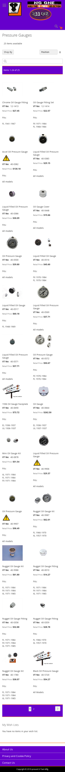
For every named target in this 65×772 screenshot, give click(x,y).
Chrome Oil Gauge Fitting (15, 102)
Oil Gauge (38, 404)
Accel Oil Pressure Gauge (15, 151)
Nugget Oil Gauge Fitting (45, 566)
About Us (7, 749)
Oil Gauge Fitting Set (43, 102)
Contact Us (8, 762)
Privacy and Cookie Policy (16, 756)
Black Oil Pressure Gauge (45, 671)
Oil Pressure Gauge (12, 256)
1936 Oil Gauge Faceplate (15, 404)
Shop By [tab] (8, 52)
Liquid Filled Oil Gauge (44, 256)
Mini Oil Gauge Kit (11, 453)
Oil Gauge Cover (41, 206)
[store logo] (14, 9)
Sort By (34, 52)
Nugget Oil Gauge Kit (43, 511)
